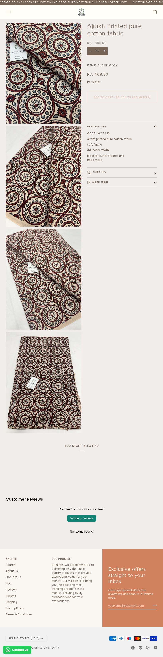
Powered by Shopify (45, 647)
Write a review (81, 518)
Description (96, 126)
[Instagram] (148, 648)
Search (10, 565)
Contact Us (13, 577)
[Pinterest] (140, 648)
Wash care (100, 182)
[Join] (154, 605)
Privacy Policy (15, 608)
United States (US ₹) (24, 638)
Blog (9, 583)
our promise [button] (61, 559)
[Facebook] (133, 648)
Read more (94, 160)
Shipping (99, 172)
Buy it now (122, 111)
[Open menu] (12, 12)
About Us (12, 571)
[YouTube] (155, 648)
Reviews (11, 590)
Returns (11, 596)
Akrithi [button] (11, 559)
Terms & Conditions (19, 614)
